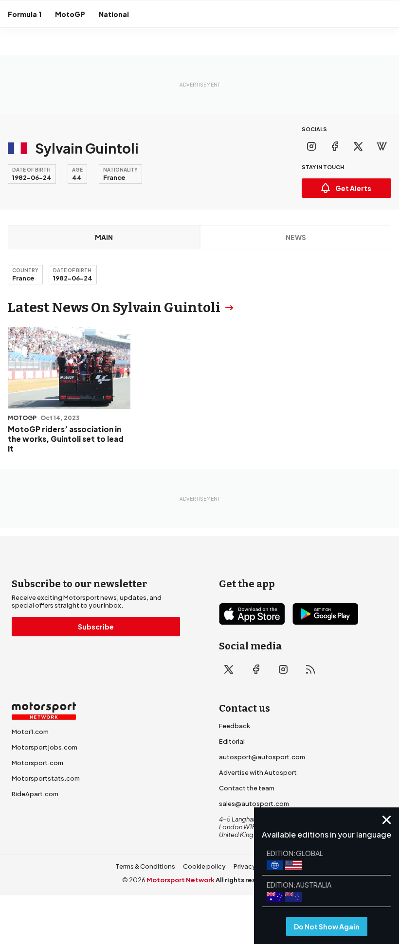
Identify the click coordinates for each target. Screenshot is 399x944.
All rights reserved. (246, 880)
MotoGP (70, 14)
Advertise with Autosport (258, 772)
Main (104, 237)
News (296, 237)
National (114, 14)
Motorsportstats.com (46, 778)
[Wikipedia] (381, 146)
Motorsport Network (180, 880)
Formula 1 (24, 14)
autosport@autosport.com (262, 757)
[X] (358, 146)
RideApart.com (35, 794)
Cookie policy (204, 866)
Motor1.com (30, 731)
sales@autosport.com (254, 803)
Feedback (234, 726)
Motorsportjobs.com (44, 747)
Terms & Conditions (145, 866)
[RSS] (310, 669)
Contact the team (246, 788)
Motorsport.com (37, 763)
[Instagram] (311, 146)
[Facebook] (335, 146)
